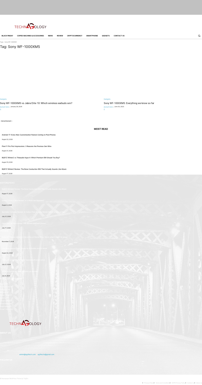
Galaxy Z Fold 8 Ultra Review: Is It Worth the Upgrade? (23, 200)
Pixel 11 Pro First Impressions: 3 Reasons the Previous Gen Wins (26, 146)
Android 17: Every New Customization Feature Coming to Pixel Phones (29, 135)
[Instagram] (191, 16)
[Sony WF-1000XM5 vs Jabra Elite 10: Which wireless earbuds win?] (49, 75)
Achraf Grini (4, 107)
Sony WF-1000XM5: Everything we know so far (129, 103)
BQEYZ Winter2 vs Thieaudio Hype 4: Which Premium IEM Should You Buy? (31, 158)
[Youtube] (200, 16)
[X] (194, 16)
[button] (199, 36)
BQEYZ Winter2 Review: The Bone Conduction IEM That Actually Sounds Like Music (34, 169)
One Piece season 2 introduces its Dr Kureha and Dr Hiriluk (24, 248)
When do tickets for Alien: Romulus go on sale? (20, 271)
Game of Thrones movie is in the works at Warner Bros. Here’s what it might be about (34, 237)
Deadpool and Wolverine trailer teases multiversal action (23, 260)
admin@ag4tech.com (27, 354)
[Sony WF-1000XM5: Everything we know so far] (153, 75)
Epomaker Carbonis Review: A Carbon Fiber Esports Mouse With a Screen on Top (33, 212)
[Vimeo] (197, 16)
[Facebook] (187, 16)
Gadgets (3, 99)
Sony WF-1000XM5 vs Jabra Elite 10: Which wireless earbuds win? (36, 103)
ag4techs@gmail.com (46, 354)
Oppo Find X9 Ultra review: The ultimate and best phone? (24, 223)
